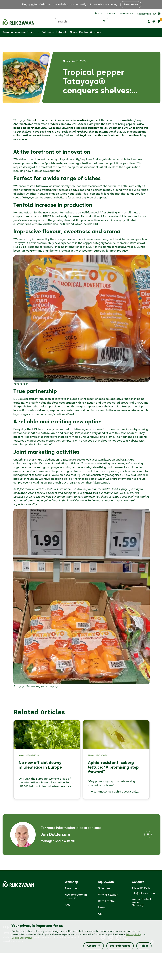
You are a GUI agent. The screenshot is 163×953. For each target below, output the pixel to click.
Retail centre (106, 901)
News (101, 907)
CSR (100, 914)
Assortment (72, 888)
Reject (144, 946)
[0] (159, 21)
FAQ (67, 905)
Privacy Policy (133, 935)
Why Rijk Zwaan (108, 894)
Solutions (104, 888)
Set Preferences (120, 946)
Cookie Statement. (21, 938)
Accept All (93, 946)
